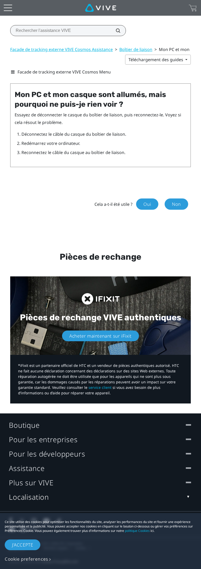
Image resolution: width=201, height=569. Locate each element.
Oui (147, 204)
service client (99, 387)
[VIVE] (100, 8)
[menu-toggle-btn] (8, 8)
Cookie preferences (26, 559)
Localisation (29, 497)
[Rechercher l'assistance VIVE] (115, 30)
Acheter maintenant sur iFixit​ (100, 336)
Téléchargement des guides (156, 59)
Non (176, 204)
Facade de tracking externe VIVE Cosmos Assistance (61, 49)
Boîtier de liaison (135, 49)
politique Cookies (137, 530)
